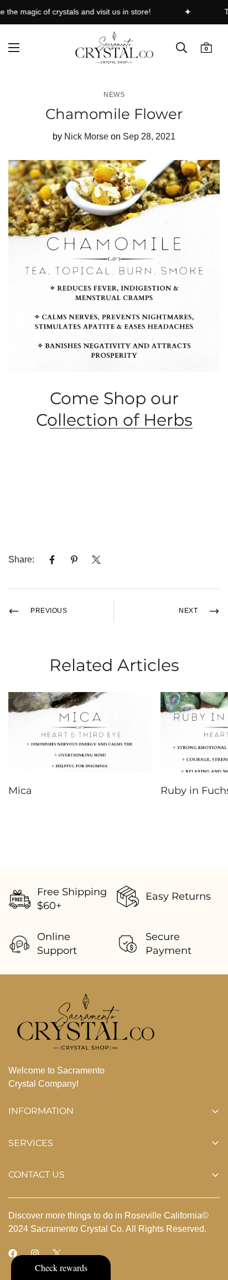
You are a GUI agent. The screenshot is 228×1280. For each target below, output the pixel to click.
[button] (206, 47)
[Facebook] (52, 559)
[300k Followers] (12, 1253)
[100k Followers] (34, 1253)
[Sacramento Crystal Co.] (114, 47)
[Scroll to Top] (208, 1221)
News (114, 95)
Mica (20, 790)
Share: (21, 559)
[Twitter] (96, 559)
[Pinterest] (74, 559)
